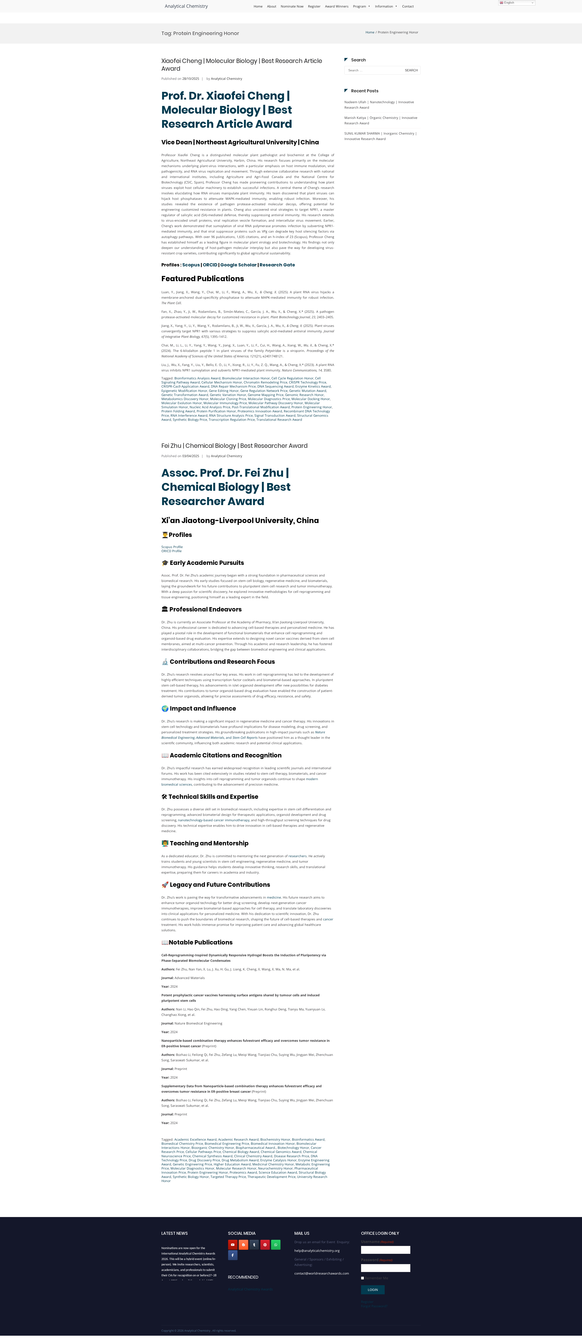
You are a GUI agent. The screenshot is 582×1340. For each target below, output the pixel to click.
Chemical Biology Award (241, 1152)
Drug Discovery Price (204, 1160)
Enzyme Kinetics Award (313, 386)
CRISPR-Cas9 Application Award (185, 386)
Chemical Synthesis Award (212, 1156)
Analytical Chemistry (186, 6)
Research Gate (277, 265)
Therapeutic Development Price (272, 1177)
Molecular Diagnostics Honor (192, 1168)
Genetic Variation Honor (228, 395)
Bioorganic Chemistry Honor (212, 1147)
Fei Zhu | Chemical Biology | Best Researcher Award (234, 446)
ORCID (210, 265)
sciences (185, 784)
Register (314, 6)
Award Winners (337, 6)
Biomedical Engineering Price (227, 1143)
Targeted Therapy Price (228, 1177)
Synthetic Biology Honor (191, 1177)
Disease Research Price (291, 1156)
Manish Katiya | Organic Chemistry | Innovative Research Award (380, 120)
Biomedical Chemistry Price (182, 1143)
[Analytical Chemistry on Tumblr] (254, 1245)
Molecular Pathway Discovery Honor (275, 403)
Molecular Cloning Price (228, 399)
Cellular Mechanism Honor (221, 382)
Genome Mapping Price (265, 395)
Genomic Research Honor (304, 395)
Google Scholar (238, 265)
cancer (328, 919)
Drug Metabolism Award (240, 1160)
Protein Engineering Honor (311, 407)
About (271, 6)
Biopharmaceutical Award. (256, 1147)
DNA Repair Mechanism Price (233, 386)
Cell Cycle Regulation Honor (292, 378)
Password (377, 1259)
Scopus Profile (172, 547)
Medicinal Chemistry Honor (273, 1164)
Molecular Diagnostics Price (269, 399)
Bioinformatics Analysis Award (197, 378)
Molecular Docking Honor (310, 399)
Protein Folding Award (178, 411)
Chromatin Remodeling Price (265, 382)
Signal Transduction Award (275, 415)
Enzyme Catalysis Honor (278, 1160)
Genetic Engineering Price (192, 1164)
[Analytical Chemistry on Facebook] (233, 1255)
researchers (297, 856)
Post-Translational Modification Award (261, 407)
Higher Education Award (232, 1164)
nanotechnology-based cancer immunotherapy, (214, 820)
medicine (274, 897)
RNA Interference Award (189, 415)
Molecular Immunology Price (225, 403)
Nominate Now (292, 6)
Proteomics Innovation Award (260, 411)
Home (258, 6)
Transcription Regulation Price (232, 419)
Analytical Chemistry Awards (250, 1289)
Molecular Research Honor (236, 1168)
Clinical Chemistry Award (253, 1156)
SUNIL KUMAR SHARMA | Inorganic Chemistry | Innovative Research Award (380, 136)
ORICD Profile (171, 551)
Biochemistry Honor (275, 1139)
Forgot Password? (374, 1306)
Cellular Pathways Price (203, 1152)
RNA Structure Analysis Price (231, 415)
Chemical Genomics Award (281, 1152)
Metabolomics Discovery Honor (184, 399)
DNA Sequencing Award (275, 386)
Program (359, 6)
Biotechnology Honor (293, 1147)
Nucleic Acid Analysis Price (210, 407)
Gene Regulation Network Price (264, 390)
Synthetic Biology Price (190, 419)
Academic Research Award (238, 1139)
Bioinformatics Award (308, 1139)
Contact (408, 6)
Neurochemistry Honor (275, 1168)
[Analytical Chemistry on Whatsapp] (276, 1245)
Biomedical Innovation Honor (273, 1143)
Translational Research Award (279, 419)
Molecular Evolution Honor (181, 403)
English (508, 2)
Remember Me (376, 1278)
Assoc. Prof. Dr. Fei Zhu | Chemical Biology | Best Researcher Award (226, 487)
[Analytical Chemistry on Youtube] (233, 1245)
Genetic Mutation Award (307, 390)
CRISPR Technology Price (307, 382)
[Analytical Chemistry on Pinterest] (265, 1245)
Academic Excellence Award (195, 1139)
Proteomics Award (243, 1172)
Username (377, 1241)
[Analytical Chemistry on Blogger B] (243, 1245)
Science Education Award (278, 1172)
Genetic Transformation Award (184, 395)
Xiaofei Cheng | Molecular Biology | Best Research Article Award (241, 65)
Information (384, 6)
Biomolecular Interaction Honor (246, 378)
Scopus (191, 265)
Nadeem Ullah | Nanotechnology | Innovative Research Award (379, 105)
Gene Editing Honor (224, 390)
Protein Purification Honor (216, 411)
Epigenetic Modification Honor (184, 390)
